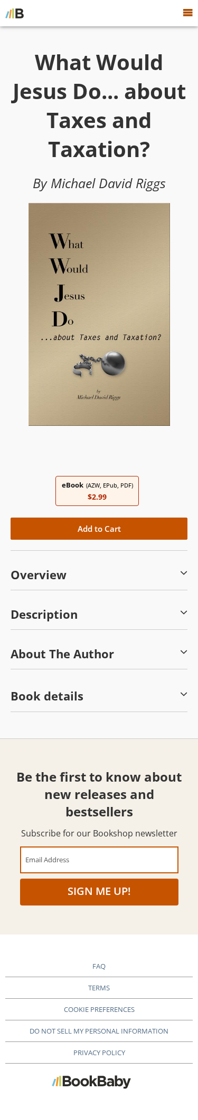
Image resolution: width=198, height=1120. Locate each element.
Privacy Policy (99, 1052)
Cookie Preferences (99, 1009)
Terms (99, 987)
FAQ (99, 966)
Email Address (47, 859)
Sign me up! (99, 891)
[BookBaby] (14, 13)
